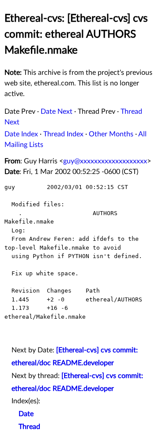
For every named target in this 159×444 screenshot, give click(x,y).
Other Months (111, 134)
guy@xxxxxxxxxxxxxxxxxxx (105, 161)
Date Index (21, 134)
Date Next (56, 111)
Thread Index (63, 134)
